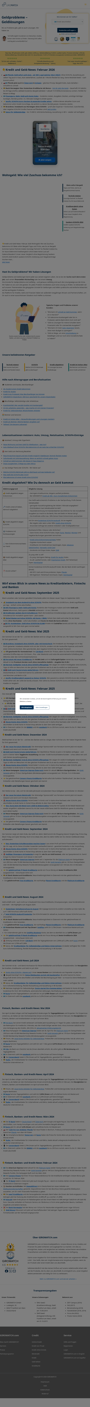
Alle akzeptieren (26, 707)
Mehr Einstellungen (42, 707)
